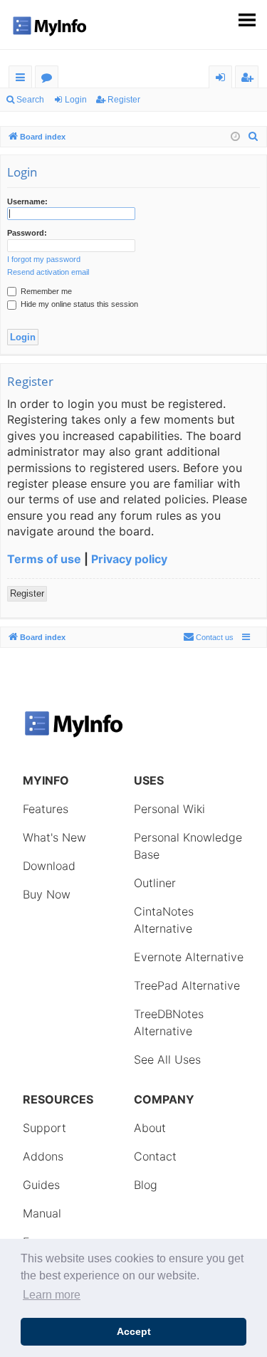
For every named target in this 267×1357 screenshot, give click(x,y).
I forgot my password (43, 259)
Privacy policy (129, 559)
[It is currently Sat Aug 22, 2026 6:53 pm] (235, 137)
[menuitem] (253, 137)
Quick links (23, 79)
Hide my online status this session (78, 304)
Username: (27, 201)
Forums (49, 79)
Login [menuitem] (223, 79)
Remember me (45, 291)
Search (30, 100)
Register (124, 100)
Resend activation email (48, 272)
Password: (27, 233)
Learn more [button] (51, 1295)
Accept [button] (134, 1331)
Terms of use (44, 559)
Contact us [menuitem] (215, 637)
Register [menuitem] (250, 79)
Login (76, 100)
